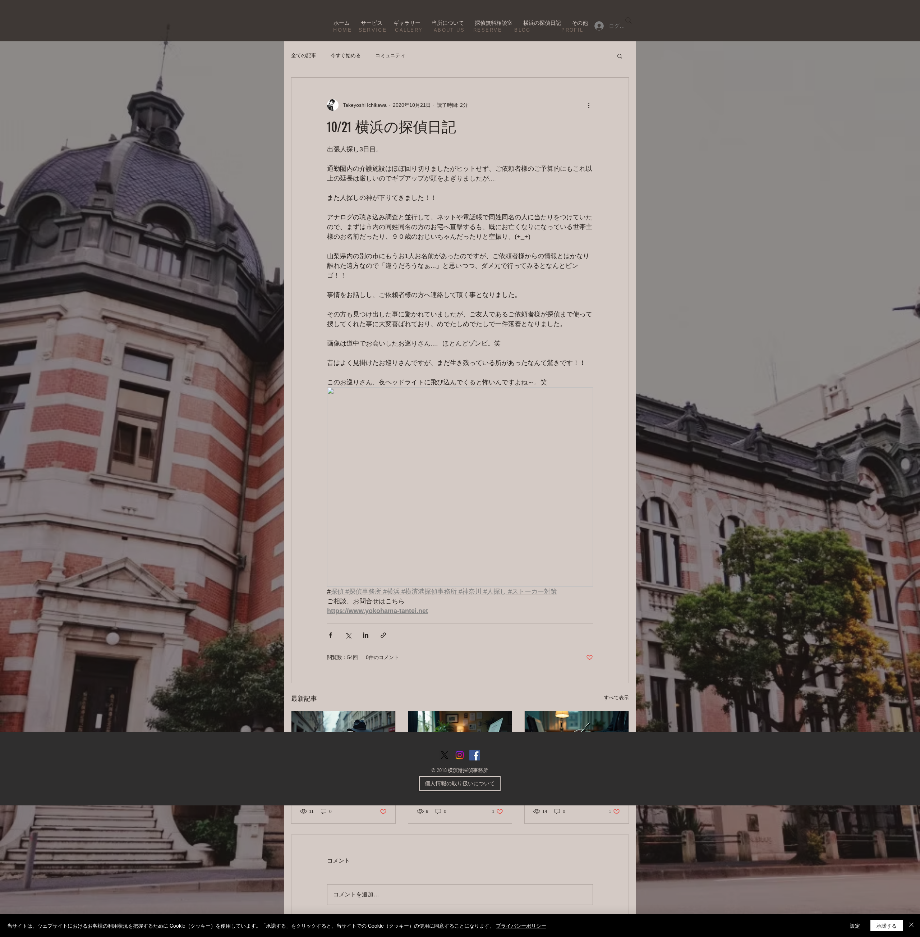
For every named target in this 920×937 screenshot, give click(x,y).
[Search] (628, 20)
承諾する (887, 925)
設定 (855, 925)
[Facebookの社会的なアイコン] (474, 755)
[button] (619, 56)
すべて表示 (616, 697)
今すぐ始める (346, 55)
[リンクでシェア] (383, 635)
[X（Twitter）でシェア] (348, 635)
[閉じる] (911, 925)
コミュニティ (390, 55)
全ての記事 (303, 55)
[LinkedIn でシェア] (365, 635)
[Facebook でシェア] (330, 635)
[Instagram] (459, 755)
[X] (444, 755)
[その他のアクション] (588, 105)
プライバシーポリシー (521, 925)
